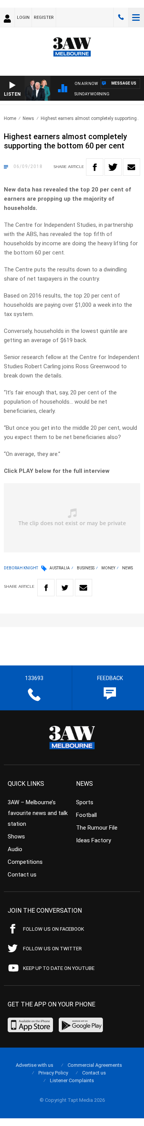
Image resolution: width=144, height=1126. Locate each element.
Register (44, 17)
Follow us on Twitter (52, 948)
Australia (60, 568)
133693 (121, 17)
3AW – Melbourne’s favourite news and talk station (38, 813)
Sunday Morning (91, 94)
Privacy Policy (53, 1073)
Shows (16, 836)
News (28, 118)
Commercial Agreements (95, 1065)
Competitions (25, 861)
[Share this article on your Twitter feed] (113, 167)
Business (85, 568)
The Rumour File (97, 827)
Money (108, 568)
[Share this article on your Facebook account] (94, 167)
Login (23, 17)
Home (10, 118)
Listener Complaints (72, 1080)
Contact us (22, 874)
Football (86, 815)
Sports (84, 802)
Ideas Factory (93, 840)
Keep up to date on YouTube (58, 968)
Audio (15, 849)
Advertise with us (34, 1065)
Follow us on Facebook (53, 929)
